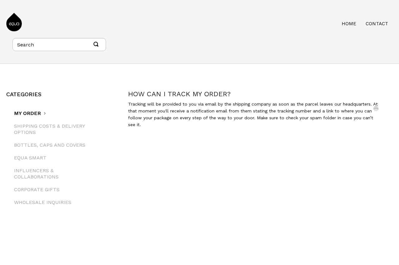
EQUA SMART (30, 158)
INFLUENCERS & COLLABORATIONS (36, 174)
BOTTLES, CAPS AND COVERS (49, 145)
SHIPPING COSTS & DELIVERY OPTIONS (49, 129)
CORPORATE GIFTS (37, 189)
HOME (349, 23)
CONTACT (377, 23)
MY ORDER (28, 113)
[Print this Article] (375, 109)
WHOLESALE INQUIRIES (42, 202)
